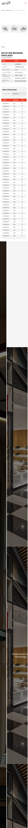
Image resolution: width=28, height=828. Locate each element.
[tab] (6, 93)
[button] (25, 3)
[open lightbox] (14, 27)
